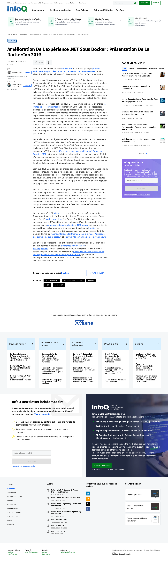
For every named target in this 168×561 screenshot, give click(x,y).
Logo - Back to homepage (17, 9)
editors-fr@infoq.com (46, 553)
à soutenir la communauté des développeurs (85, 237)
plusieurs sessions (54, 219)
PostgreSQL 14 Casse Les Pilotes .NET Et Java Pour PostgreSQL (20, 368)
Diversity (10, 524)
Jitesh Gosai (126, 93)
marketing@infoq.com (67, 552)
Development (38, 10)
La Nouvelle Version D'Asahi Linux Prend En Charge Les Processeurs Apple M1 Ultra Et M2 (20, 357)
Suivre (27, 72)
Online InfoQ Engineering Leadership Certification (66, 505)
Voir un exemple (151, 176)
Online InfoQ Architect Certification (65, 498)
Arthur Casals (17, 73)
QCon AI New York (58, 526)
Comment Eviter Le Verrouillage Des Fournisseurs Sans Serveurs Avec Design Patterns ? (50, 358)
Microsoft (59, 285)
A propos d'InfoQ (14, 512)
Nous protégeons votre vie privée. (137, 195)
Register (144, 3)
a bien (56, 213)
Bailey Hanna (127, 80)
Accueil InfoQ (12, 35)
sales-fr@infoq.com (31, 552)
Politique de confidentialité (121, 554)
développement (40, 248)
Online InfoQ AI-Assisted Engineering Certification (66, 513)
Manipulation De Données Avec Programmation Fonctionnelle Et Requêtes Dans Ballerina (139, 127)
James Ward (137, 105)
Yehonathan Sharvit (130, 133)
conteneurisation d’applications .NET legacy (67, 225)
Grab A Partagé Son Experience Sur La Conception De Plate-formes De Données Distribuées (113, 358)
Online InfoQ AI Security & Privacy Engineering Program (64, 491)
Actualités (23, 35)
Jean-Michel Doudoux (17, 85)
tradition (92, 228)
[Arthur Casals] (9, 72)
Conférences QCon (14, 497)
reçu (62, 213)
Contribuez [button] (82, 3)
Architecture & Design (60, 10)
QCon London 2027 (59, 531)
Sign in (156, 3)
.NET (47, 285)
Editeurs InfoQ (12, 509)
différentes (66, 245)
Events (10, 501)
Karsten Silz (127, 105)
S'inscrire (11, 489)
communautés (78, 245)
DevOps (120, 10)
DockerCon (66, 68)
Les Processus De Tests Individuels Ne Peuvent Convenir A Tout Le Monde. (84, 380)
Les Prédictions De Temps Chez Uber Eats (115, 381)
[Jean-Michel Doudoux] (9, 85)
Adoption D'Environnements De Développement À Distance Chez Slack (144, 367)
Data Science (82, 10)
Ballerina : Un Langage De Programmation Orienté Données (52, 382)
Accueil (10, 485)
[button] (141, 188)
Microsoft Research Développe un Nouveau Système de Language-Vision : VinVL (114, 371)
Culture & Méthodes (103, 10)
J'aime (40, 62)
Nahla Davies (127, 118)
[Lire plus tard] (49, 62)
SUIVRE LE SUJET (97, 273)
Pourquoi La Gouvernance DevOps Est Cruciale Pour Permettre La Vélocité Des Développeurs (146, 379)
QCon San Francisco (59, 520)
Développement (52, 281)
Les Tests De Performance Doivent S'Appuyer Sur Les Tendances (84, 370)
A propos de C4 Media (13, 518)
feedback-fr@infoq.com (12, 553)
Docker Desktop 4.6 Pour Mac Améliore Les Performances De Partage (20, 378)
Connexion (12, 493)
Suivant (142, 153)
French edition (70, 3)
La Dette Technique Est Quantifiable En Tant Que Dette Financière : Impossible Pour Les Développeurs (83, 358)
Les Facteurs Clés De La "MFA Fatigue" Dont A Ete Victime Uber (146, 356)
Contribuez (11, 505)
